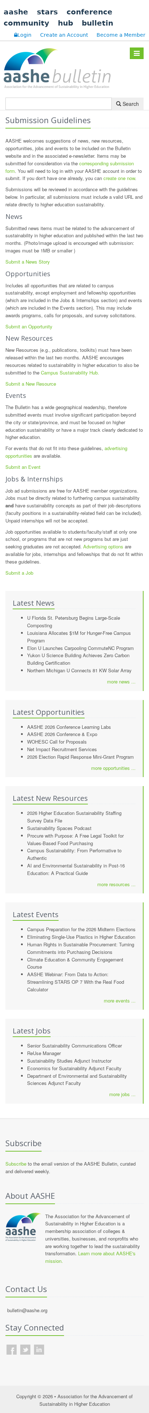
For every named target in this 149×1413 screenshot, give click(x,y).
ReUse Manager (44, 1053)
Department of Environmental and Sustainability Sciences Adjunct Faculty (77, 1079)
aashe (16, 12)
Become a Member (121, 35)
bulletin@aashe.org (27, 1310)
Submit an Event (23, 466)
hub (65, 23)
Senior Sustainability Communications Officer (74, 1045)
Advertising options (103, 546)
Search (130, 103)
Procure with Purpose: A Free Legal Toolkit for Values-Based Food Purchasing (75, 839)
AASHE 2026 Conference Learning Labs (69, 726)
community (26, 23)
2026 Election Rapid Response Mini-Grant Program (80, 756)
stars (47, 12)
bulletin (97, 23)
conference (89, 12)
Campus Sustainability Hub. (70, 372)
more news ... (121, 681)
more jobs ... (122, 1094)
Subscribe (15, 1163)
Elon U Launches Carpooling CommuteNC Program (80, 648)
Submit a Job (19, 572)
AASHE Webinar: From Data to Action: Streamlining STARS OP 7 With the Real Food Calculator (75, 982)
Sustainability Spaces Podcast (59, 828)
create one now (119, 178)
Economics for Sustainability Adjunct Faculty (74, 1068)
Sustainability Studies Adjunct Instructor (69, 1060)
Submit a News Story (27, 261)
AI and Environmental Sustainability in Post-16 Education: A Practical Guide (76, 869)
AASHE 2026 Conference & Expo (62, 734)
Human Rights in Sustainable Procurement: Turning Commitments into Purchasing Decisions (80, 948)
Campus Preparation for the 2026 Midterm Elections (81, 929)
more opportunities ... (113, 767)
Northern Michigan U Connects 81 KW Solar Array (79, 670)
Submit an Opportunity (28, 326)
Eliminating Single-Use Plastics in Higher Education (81, 936)
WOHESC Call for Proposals (57, 741)
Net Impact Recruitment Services (62, 749)
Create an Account (64, 35)
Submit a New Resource (30, 383)
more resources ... (116, 884)
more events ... (120, 1000)
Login (24, 35)
